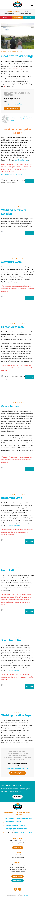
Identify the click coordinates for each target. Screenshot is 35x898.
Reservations (17, 17)
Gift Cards (28, 17)
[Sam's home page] (17, 806)
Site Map (26, 895)
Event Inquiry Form (12, 108)
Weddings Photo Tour (25, 13)
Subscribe (17, 797)
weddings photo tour (21, 160)
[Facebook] (19, 889)
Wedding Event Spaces (13, 11)
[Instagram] (15, 889)
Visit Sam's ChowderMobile (24, 833)
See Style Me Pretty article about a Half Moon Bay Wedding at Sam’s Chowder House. (21, 118)
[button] (2, 4)
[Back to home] (17, 4)
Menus (26, 11)
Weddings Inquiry (9, 13)
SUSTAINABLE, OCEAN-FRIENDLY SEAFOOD (18, 813)
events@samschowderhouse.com (15, 104)
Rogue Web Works (18, 895)
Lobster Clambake (14, 525)
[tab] (14, 206)
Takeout (5, 17)
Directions (17, 847)
